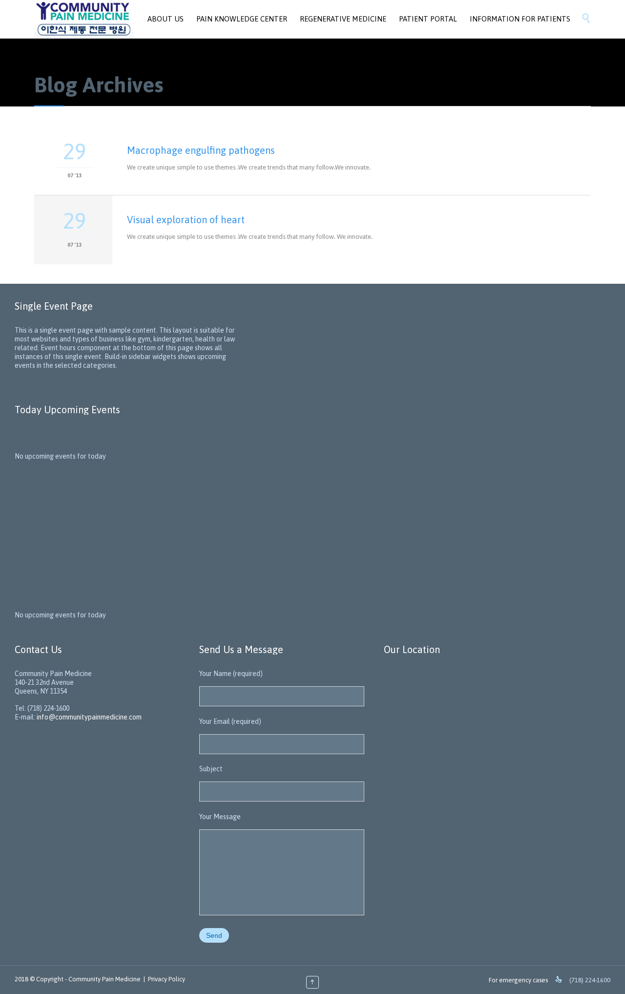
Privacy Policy (166, 979)
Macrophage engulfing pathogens (201, 150)
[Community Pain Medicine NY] (84, 19)
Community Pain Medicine (104, 979)
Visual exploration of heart (186, 219)
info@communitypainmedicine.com (89, 717)
